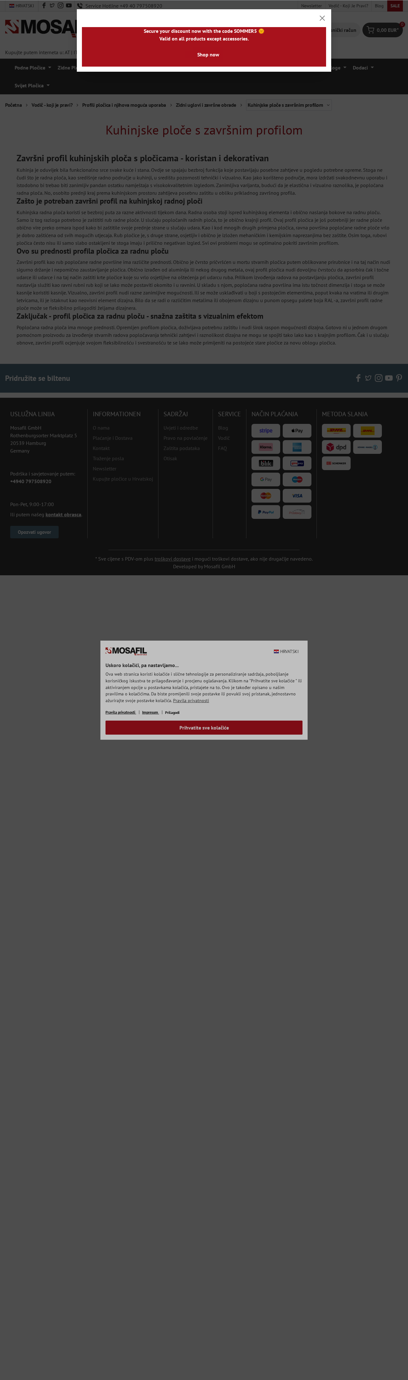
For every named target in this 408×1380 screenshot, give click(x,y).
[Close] (322, 18)
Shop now (208, 54)
